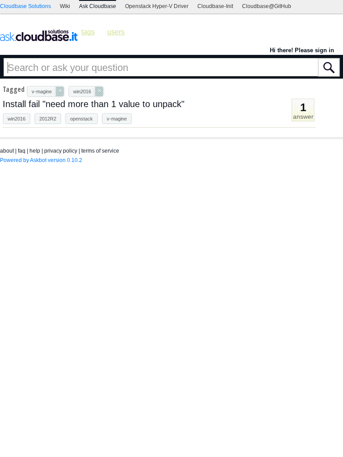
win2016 (16, 118)
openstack (81, 118)
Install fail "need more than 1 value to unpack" (93, 104)
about (7, 151)
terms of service (100, 151)
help (34, 151)
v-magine (117, 118)
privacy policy (60, 151)
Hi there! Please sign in (302, 50)
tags (88, 32)
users (116, 32)
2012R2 (47, 118)
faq (21, 151)
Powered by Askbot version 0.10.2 (41, 160)
